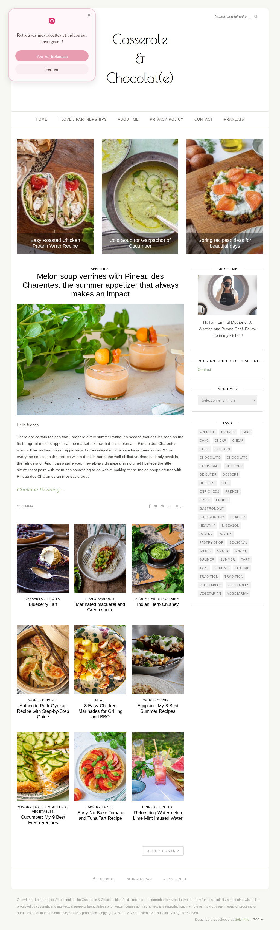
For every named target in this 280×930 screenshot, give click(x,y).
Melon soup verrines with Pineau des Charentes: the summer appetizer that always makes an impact (100, 285)
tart (245, 559)
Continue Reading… (41, 490)
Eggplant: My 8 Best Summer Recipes (158, 708)
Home (42, 119)
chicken (222, 449)
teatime (221, 568)
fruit (205, 500)
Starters (57, 807)
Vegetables (43, 811)
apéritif (207, 432)
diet (225, 483)
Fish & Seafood (99, 598)
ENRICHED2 (209, 491)
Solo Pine (242, 919)
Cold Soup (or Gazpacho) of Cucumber (140, 243)
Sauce (141, 598)
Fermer (52, 69)
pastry (206, 534)
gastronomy (212, 508)
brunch (228, 432)
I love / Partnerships (83, 119)
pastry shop (211, 542)
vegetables (210, 585)
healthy (238, 517)
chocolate (210, 457)
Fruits (53, 598)
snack (205, 551)
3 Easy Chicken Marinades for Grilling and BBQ (100, 711)
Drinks (148, 807)
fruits (222, 500)
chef (204, 449)
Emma (28, 506)
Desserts (34, 598)
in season (230, 525)
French (232, 491)
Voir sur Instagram (52, 56)
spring (241, 551)
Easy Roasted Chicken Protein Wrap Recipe (55, 243)
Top (257, 919)
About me (128, 119)
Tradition (209, 576)
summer (207, 559)
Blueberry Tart (43, 604)
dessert (231, 474)
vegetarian (210, 593)
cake (246, 432)
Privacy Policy (166, 119)
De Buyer (234, 466)
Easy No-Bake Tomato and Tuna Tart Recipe (100, 815)
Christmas (210, 466)
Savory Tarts (31, 807)
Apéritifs (100, 268)
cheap (220, 440)
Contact (203, 119)
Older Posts (162, 850)
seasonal (238, 542)
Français (234, 119)
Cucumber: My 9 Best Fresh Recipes (43, 820)
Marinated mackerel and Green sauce (100, 607)
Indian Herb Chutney (158, 604)
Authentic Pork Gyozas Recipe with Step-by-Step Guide (43, 711)
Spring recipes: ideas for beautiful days (224, 243)
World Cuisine (165, 598)
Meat (99, 700)
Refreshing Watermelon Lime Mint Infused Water (158, 815)
